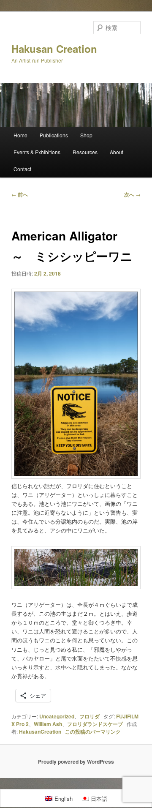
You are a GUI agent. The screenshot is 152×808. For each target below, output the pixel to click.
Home (20, 135)
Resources (85, 152)
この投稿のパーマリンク (93, 731)
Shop (86, 135)
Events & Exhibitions (37, 152)
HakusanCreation (40, 731)
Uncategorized (56, 716)
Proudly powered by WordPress (76, 761)
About (116, 152)
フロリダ (89, 716)
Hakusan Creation (54, 48)
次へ (132, 194)
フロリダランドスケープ (95, 724)
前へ (19, 194)
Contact (22, 168)
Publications (54, 135)
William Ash (48, 724)
